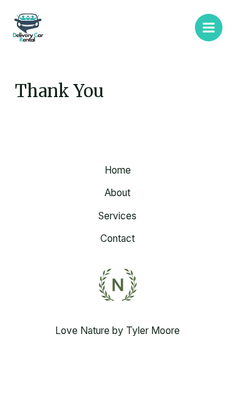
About (117, 193)
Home (118, 170)
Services (117, 216)
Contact (117, 238)
